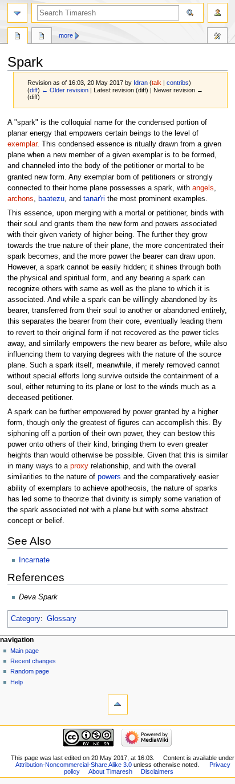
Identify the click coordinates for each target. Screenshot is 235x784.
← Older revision (65, 90)
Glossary (61, 619)
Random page (29, 671)
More (66, 35)
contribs (178, 82)
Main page (24, 650)
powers (109, 477)
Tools (217, 37)
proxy (79, 466)
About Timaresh (110, 771)
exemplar (22, 144)
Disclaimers (157, 771)
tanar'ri (94, 199)
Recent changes (33, 661)
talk (156, 82)
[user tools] (218, 13)
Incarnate (34, 560)
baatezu (51, 199)
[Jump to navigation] (17, 13)
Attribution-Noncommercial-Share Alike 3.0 (74, 764)
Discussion (41, 37)
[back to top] (118, 704)
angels (203, 188)
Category (25, 619)
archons (20, 199)
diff (34, 90)
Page (17, 37)
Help (16, 682)
